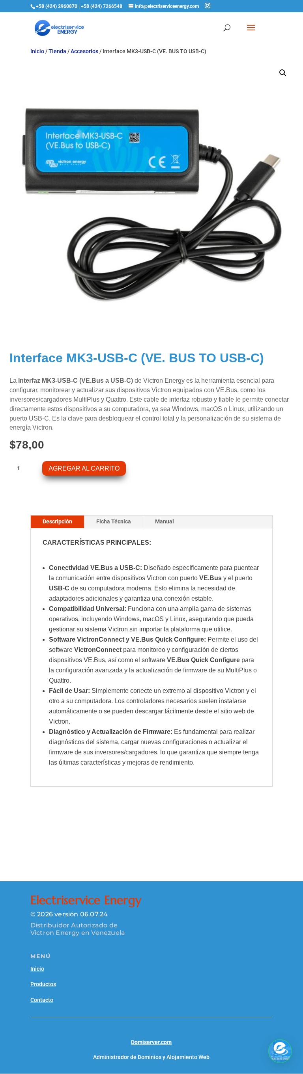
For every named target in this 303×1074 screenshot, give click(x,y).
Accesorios (84, 51)
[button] (283, 73)
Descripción (57, 521)
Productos (43, 984)
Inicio (37, 51)
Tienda (57, 51)
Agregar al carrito (84, 468)
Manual (164, 521)
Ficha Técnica (113, 521)
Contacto (41, 1000)
